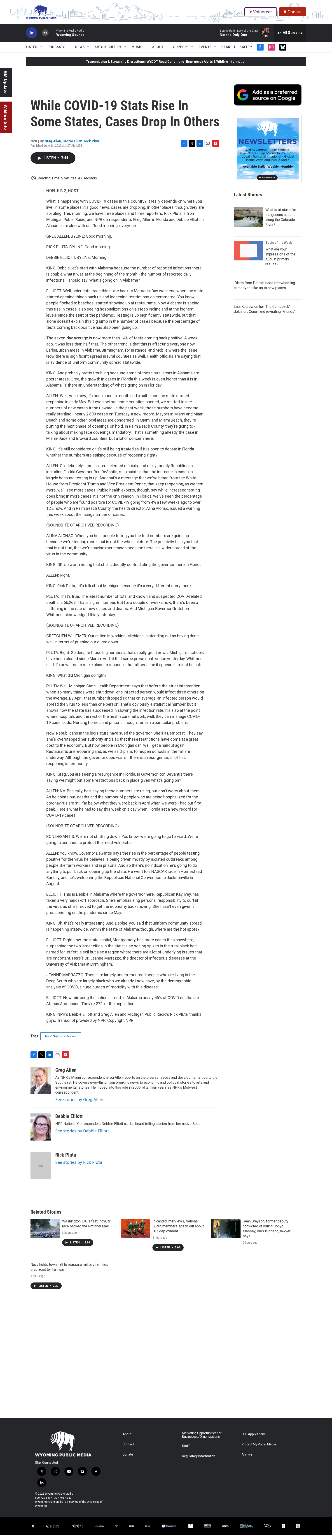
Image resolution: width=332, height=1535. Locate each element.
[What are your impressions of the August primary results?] (248, 250)
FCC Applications (254, 1434)
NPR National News (60, 1036)
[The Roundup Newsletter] (267, 148)
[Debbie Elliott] (40, 1127)
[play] (31, 32)
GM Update (5, 82)
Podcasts (56, 47)
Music (137, 47)
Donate (295, 11)
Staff (186, 1446)
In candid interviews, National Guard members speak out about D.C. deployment (178, 1226)
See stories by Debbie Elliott (82, 1131)
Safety (246, 47)
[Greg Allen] (40, 1080)
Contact (128, 1444)
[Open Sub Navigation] (41, 47)
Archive (247, 1454)
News (80, 47)
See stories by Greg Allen (79, 1099)
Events (205, 47)
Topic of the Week (278, 242)
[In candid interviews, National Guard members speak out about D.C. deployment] (135, 1228)
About (158, 47)
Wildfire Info (5, 117)
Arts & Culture (108, 47)
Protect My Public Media (259, 1444)
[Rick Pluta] (40, 1165)
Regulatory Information (198, 1456)
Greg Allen (53, 141)
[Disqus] (166, 1357)
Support (181, 47)
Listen (32, 47)
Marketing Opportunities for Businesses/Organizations (202, 1434)
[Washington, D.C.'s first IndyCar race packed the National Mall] (45, 1228)
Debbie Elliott (72, 141)
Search (228, 47)
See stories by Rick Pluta (78, 1162)
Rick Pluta (92, 141)
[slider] (52, 32)
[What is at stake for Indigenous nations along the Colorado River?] (248, 217)
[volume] (45, 33)
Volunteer (262, 11)
